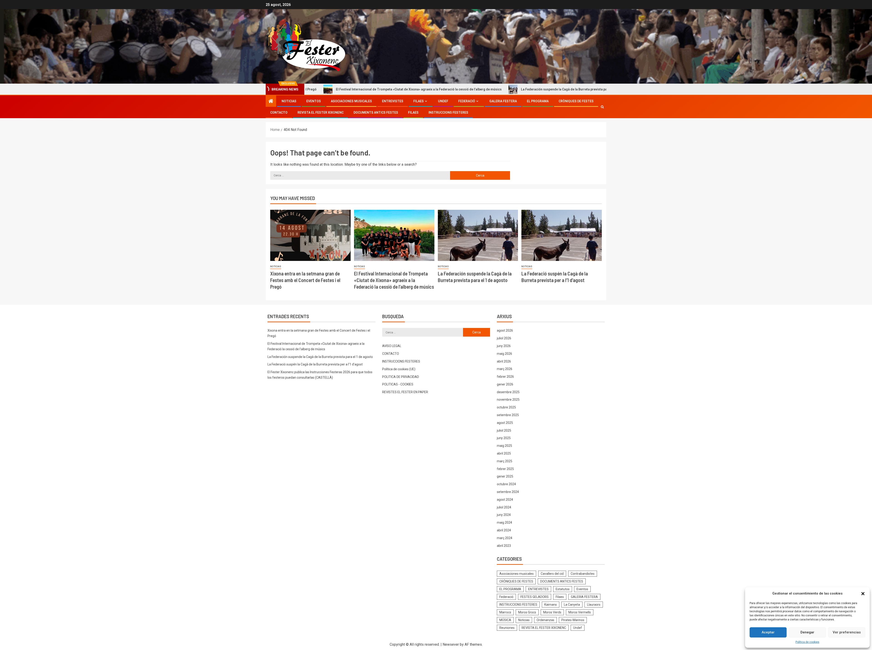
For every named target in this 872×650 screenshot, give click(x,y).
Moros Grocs (527, 612)
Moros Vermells (579, 612)
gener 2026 (505, 384)
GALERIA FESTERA (503, 101)
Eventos (313, 101)
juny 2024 (504, 515)
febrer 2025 (505, 469)
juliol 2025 (504, 430)
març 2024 (504, 538)
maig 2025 (504, 446)
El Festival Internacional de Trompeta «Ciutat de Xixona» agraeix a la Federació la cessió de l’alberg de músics (360, 89)
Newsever (451, 644)
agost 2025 (505, 423)
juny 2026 (504, 346)
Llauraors (593, 604)
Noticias (289, 101)
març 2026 (504, 369)
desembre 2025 (508, 392)
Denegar (807, 632)
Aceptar (768, 632)
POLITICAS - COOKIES (397, 384)
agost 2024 (505, 499)
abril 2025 (504, 453)
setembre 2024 (508, 492)
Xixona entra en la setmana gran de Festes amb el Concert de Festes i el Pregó (305, 280)
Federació (466, 101)
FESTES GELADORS (534, 597)
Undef (443, 101)
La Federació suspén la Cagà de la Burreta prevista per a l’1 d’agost (315, 364)
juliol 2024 (504, 507)
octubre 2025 (506, 407)
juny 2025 (504, 438)
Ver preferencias (847, 632)
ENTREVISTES (392, 101)
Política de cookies (807, 642)
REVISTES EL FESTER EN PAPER (405, 392)
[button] (863, 593)
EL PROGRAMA (538, 101)
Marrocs (505, 612)
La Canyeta (572, 604)
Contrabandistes (583, 573)
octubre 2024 (506, 484)
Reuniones (507, 628)
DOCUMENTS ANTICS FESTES (376, 112)
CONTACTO (278, 112)
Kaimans (550, 604)
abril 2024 (504, 530)
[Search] (602, 106)
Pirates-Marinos (572, 620)
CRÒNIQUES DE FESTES (576, 101)
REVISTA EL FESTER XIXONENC (320, 112)
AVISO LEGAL (391, 346)
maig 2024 (504, 522)
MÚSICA (505, 620)
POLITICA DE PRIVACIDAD (400, 377)
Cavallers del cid (552, 573)
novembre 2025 (508, 399)
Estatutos (563, 589)
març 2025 (504, 461)
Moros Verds (552, 612)
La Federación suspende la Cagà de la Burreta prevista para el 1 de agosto (517, 89)
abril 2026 (504, 361)
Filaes (418, 101)
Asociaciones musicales (351, 101)
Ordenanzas (545, 620)
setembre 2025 (508, 415)
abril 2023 (504, 546)
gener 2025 (505, 476)
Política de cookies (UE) (398, 369)
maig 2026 (504, 353)
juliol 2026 (504, 338)
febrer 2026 (505, 376)
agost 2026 (505, 330)
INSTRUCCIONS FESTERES (448, 112)
